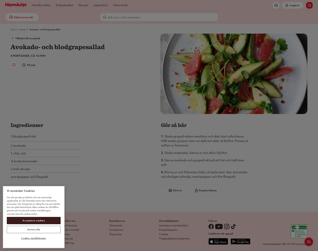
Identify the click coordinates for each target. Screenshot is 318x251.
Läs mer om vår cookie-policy (22, 213)
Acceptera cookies (34, 220)
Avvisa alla (33, 229)
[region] (34, 217)
